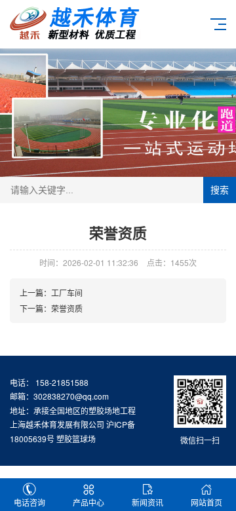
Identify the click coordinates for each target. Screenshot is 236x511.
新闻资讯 (147, 502)
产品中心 (88, 502)
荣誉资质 (67, 308)
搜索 (219, 190)
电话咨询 (29, 502)
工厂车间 (67, 292)
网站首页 (206, 502)
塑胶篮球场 (76, 438)
